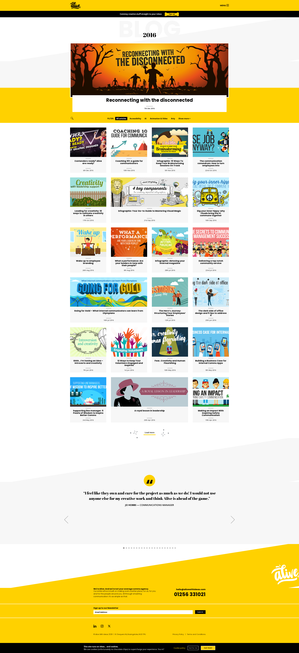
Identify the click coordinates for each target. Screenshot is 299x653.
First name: (111, 53)
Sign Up (173, 74)
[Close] (198, 7)
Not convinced (149, 90)
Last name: (159, 53)
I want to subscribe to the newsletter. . (152, 82)
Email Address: (113, 67)
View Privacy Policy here (170, 82)
